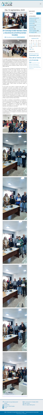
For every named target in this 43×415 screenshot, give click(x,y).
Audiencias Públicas (33, 18)
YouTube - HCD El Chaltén (9, 406)
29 (29, 47)
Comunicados (32, 21)
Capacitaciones (31, 53)
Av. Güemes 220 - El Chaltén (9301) (31, 402)
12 (36, 43)
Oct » (33, 49)
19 (36, 44)
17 (33, 44)
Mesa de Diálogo (36, 64)
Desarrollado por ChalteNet (21, 413)
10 (33, 43)
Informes (31, 23)
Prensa (30, 27)
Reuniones (31, 29)
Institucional (31, 25)
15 (29, 44)
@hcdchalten (6, 404)
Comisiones (31, 20)
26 (36, 46)
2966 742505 (27, 403)
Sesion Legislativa (21, 37)
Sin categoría (32, 32)
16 (31, 44)
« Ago (30, 49)
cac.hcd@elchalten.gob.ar (29, 404)
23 (31, 46)
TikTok (5, 407)
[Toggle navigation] (40, 4)
